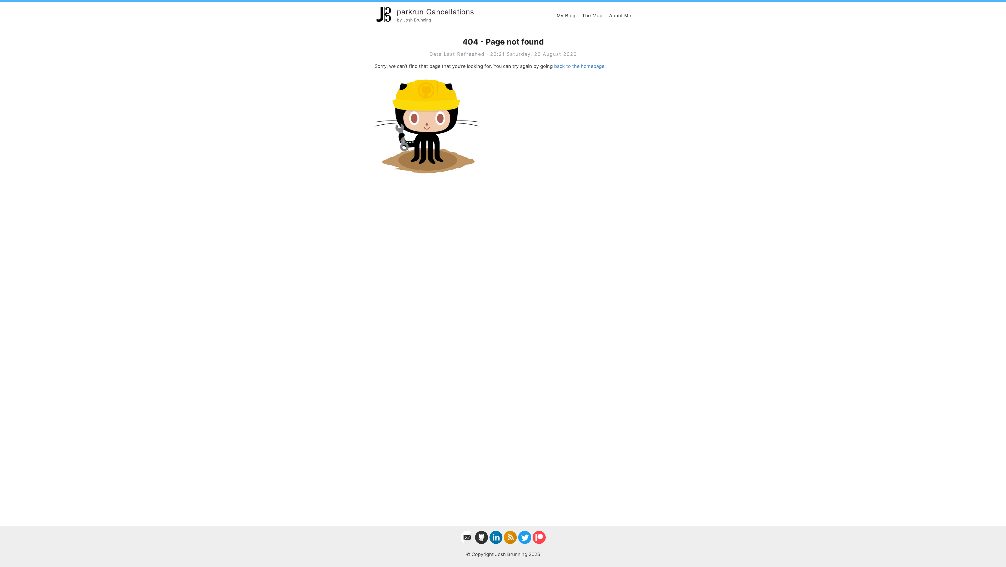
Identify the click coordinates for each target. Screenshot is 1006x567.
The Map (592, 15)
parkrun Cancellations (435, 11)
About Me (620, 15)
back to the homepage (579, 66)
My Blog (566, 15)
